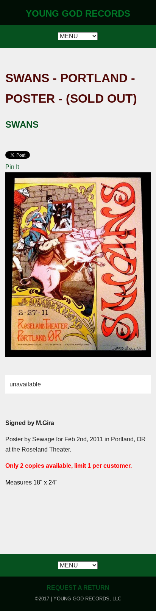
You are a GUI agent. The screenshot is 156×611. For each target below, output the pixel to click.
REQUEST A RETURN (78, 587)
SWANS (22, 124)
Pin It (12, 167)
